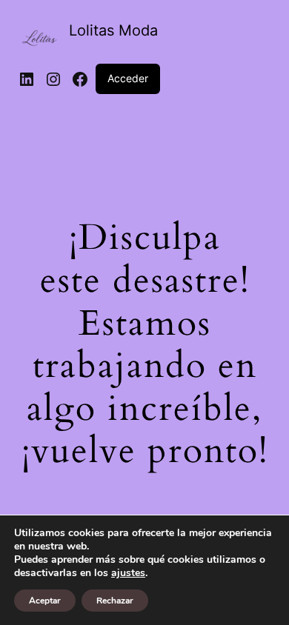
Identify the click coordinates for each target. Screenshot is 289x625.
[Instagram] (53, 79)
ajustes (128, 573)
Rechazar (114, 600)
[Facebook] (80, 79)
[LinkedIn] (27, 79)
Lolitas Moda (113, 30)
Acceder (127, 78)
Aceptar (45, 600)
